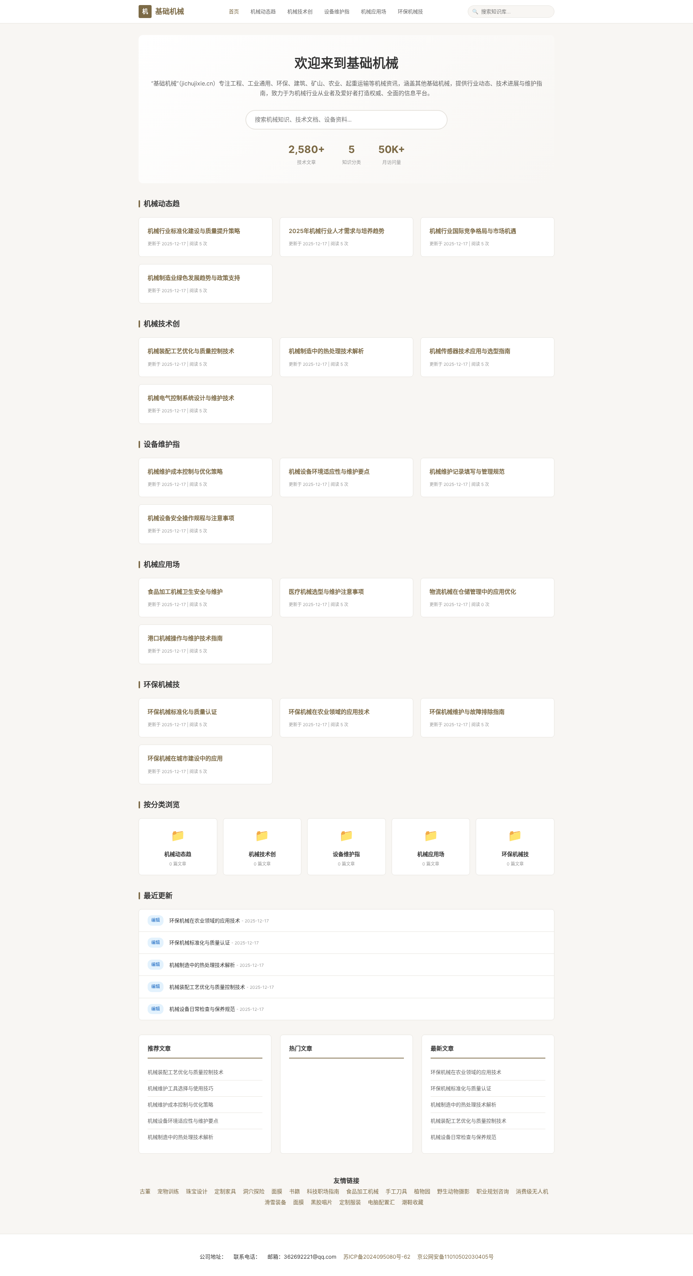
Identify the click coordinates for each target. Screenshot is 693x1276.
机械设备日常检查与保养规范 (202, 1009)
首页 (234, 11)
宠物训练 (168, 1191)
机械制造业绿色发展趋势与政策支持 (194, 277)
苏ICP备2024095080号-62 (377, 1256)
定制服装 (350, 1202)
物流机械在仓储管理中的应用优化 (473, 591)
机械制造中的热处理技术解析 (326, 351)
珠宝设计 (197, 1191)
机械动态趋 (263, 11)
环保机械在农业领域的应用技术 (329, 711)
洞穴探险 (254, 1191)
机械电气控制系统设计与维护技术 (191, 398)
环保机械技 (410, 11)
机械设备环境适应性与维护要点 (329, 471)
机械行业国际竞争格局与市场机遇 (473, 230)
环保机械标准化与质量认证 (182, 711)
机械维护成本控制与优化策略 (185, 471)
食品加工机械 (362, 1191)
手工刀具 (396, 1191)
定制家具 (225, 1191)
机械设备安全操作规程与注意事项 (191, 518)
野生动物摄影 (453, 1191)
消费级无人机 (532, 1191)
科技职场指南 (323, 1191)
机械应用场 (373, 11)
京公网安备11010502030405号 (455, 1256)
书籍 (294, 1191)
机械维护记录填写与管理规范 (467, 471)
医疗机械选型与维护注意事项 (326, 591)
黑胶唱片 (321, 1202)
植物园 (422, 1191)
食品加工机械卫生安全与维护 (185, 591)
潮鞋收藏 (412, 1202)
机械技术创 (300, 11)
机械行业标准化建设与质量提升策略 (194, 230)
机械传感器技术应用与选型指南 (470, 351)
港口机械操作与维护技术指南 (185, 638)
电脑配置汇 (381, 1202)
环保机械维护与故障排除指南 (467, 711)
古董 (145, 1191)
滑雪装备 (275, 1202)
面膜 (276, 1191)
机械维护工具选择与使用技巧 (180, 1088)
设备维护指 (336, 11)
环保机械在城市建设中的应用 (185, 758)
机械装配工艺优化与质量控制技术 (191, 351)
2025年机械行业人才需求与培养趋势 (336, 230)
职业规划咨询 (492, 1191)
